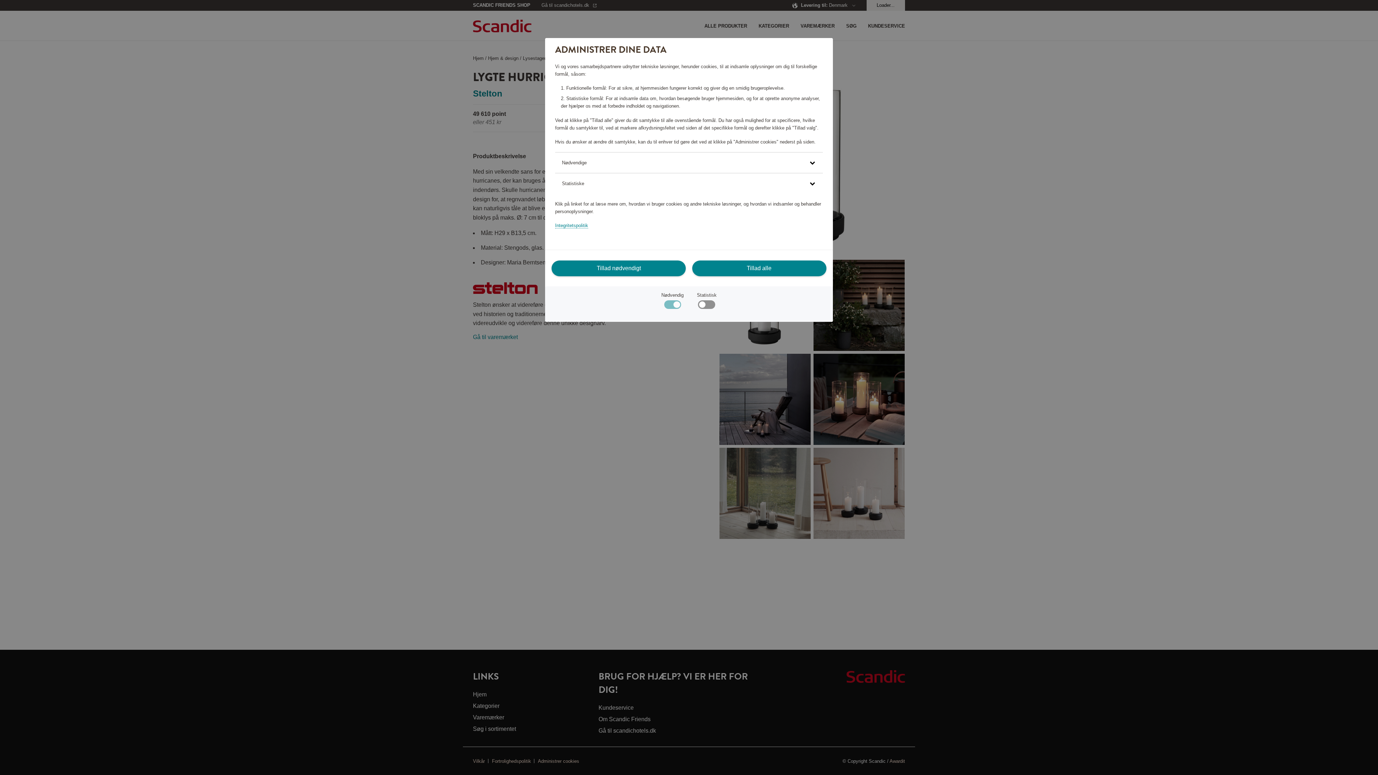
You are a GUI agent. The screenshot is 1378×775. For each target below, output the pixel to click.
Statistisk (707, 295)
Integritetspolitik (571, 225)
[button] (688, 162)
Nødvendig (672, 295)
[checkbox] (706, 306)
